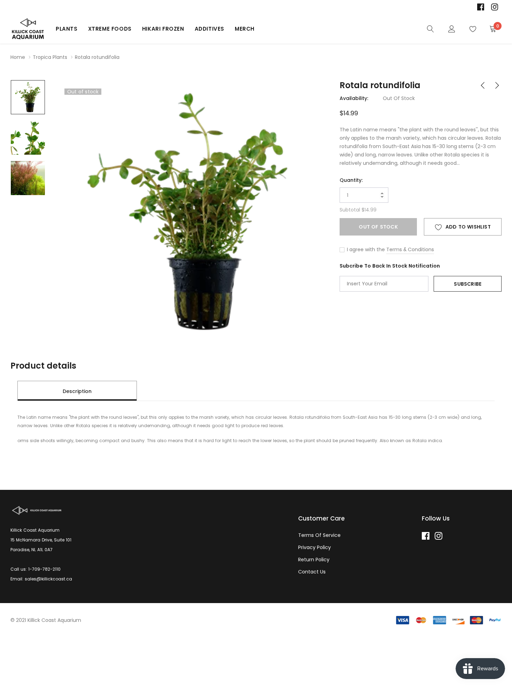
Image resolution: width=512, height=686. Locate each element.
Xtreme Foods (110, 28)
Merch (245, 28)
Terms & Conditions (410, 249)
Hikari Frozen (163, 28)
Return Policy (313, 559)
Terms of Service (319, 535)
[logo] (27, 29)
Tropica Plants (50, 57)
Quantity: (351, 180)
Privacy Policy (314, 547)
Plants (67, 28)
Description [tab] (77, 391)
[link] (481, 7)
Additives (209, 28)
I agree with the (365, 249)
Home (17, 57)
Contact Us (312, 571)
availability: (354, 98)
